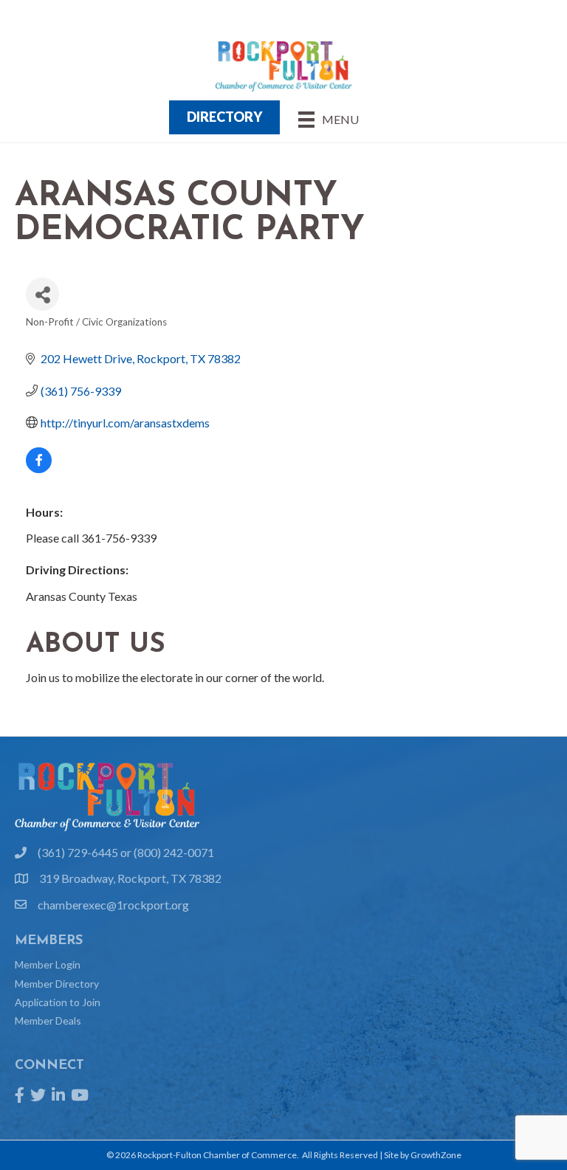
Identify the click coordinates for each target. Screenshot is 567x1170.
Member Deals (48, 1020)
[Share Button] (42, 294)
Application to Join (57, 1002)
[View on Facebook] (39, 468)
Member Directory (57, 983)
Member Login (47, 964)
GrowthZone (435, 1154)
